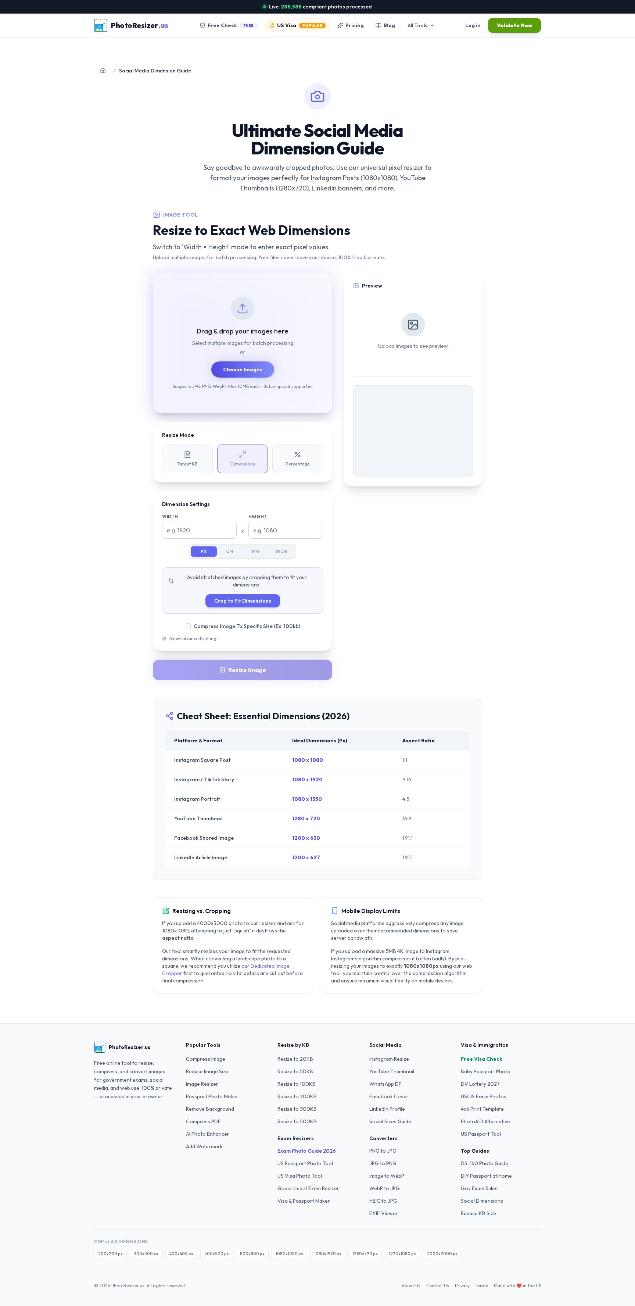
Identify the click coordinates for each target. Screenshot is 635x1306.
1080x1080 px (289, 1253)
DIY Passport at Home (486, 1176)
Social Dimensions (482, 1201)
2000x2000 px (442, 1253)
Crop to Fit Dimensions (242, 600)
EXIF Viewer (383, 1213)
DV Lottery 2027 (480, 1084)
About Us (411, 1285)
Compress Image (205, 1059)
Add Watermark (204, 1146)
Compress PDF (203, 1121)
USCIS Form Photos (483, 1096)
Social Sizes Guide (390, 1121)
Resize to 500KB (297, 1121)
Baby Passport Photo (485, 1071)
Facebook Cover (389, 1096)
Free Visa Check (481, 1059)
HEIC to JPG (383, 1201)
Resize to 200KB (297, 1096)
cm (229, 551)
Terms (482, 1285)
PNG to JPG (383, 1151)
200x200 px (110, 1253)
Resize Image (247, 670)
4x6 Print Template (482, 1109)
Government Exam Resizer (308, 1188)
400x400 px (181, 1253)
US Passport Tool (481, 1134)
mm (255, 551)
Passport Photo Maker (212, 1096)
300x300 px (146, 1253)
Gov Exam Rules (479, 1188)
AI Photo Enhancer (207, 1134)
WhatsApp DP (385, 1084)
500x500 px (216, 1253)
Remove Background (210, 1109)
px (204, 551)
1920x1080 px (402, 1253)
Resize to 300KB (297, 1109)
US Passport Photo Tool (305, 1163)
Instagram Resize (389, 1059)
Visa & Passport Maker (303, 1201)
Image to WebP (386, 1176)
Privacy (462, 1285)
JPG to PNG (383, 1163)
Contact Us (437, 1285)
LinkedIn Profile (387, 1109)
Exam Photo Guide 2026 (306, 1151)
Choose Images (242, 369)
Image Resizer (202, 1084)
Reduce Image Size (207, 1071)
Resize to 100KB (296, 1084)
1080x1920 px (327, 1253)
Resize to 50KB (295, 1071)
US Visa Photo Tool (299, 1176)
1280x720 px (365, 1253)
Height (257, 516)
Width (170, 516)
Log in (473, 25)
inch (281, 551)
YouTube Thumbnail (391, 1071)
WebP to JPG (384, 1188)
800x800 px (252, 1253)
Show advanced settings (194, 638)
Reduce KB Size (478, 1213)
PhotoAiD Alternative (485, 1121)
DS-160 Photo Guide (484, 1163)
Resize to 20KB (295, 1059)
